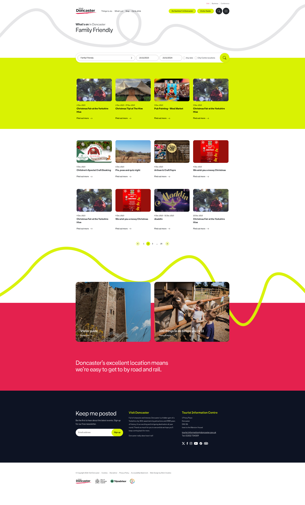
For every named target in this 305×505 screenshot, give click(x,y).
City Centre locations (206, 58)
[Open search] (219, 11)
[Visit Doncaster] (86, 11)
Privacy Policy (124, 473)
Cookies (105, 473)
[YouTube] (197, 443)
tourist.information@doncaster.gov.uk (199, 432)
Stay (127, 11)
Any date (189, 58)
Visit (207, 4)
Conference (225, 4)
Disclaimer (113, 473)
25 (161, 244)
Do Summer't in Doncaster (182, 11)
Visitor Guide (205, 11)
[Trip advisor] (207, 443)
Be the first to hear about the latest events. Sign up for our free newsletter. (98, 422)
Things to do (106, 11)
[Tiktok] (202, 443)
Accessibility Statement (139, 473)
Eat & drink (136, 11)
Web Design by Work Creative (160, 473)
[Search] (224, 58)
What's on (119, 11)
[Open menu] (226, 11)
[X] (184, 443)
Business (215, 4)
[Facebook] (188, 443)
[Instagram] (192, 443)
